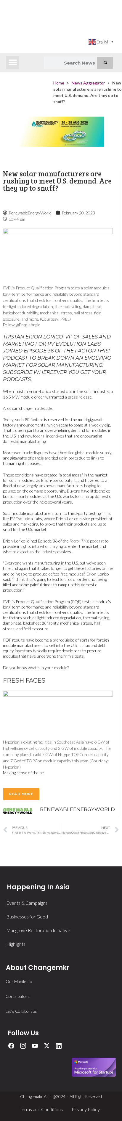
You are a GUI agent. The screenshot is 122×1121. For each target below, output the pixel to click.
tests (104, 612)
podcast (87, 540)
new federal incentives (44, 435)
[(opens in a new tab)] (61, 137)
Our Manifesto (19, 981)
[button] (12, 62)
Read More (21, 793)
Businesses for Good (27, 916)
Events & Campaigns (26, 903)
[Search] (105, 63)
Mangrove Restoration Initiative (38, 930)
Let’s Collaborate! (22, 1011)
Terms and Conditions (41, 1109)
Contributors (18, 996)
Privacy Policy (86, 1109)
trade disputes (35, 452)
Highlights (15, 944)
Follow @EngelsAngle (21, 324)
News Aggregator (88, 82)
